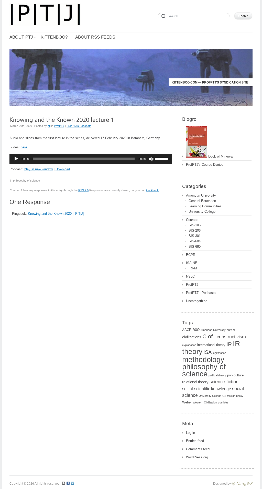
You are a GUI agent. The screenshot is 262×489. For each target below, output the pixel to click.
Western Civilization (205, 402)
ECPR (190, 255)
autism (231, 329)
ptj (49, 125)
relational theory (195, 382)
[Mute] (151, 158)
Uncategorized (196, 301)
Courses (192, 220)
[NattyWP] (242, 483)
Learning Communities (205, 206)
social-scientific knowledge (206, 389)
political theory (217, 375)
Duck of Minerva (220, 156)
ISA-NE (191, 263)
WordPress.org (197, 457)
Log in (190, 433)
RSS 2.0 (83, 190)
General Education (202, 201)
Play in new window (38, 169)
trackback (152, 190)
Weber (187, 402)
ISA (207, 352)
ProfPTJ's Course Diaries (204, 164)
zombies (223, 402)
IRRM (193, 268)
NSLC (190, 276)
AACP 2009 (191, 330)
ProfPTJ (59, 125)
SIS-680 (195, 246)
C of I (209, 336)
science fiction (224, 381)
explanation (189, 345)
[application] (90, 159)
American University (201, 195)
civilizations (191, 337)
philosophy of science (26, 180)
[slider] (162, 158)
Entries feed (195, 441)
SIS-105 (195, 225)
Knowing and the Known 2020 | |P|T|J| (56, 214)
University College (202, 211)
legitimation (219, 352)
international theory (211, 345)
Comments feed (198, 449)
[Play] (16, 158)
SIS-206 (195, 230)
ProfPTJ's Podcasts (79, 125)
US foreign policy (232, 395)
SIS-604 (195, 241)
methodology (203, 359)
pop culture (235, 375)
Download (63, 169)
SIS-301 (195, 236)
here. (24, 147)
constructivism (231, 336)
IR (229, 344)
